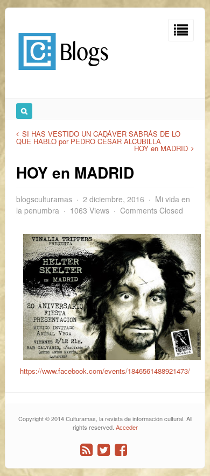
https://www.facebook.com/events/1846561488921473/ (105, 371)
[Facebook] (121, 450)
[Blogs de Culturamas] (63, 74)
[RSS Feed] (86, 450)
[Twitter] (103, 450)
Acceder (127, 427)
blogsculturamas (44, 199)
